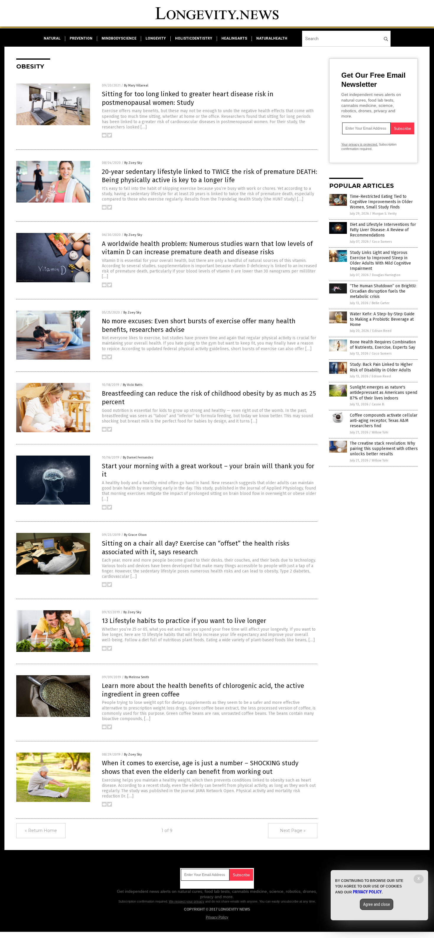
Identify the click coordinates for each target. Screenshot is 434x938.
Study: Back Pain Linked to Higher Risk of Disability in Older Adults (381, 367)
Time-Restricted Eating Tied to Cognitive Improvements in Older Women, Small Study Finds (381, 202)
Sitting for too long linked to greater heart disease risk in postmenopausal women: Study (187, 98)
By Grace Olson (135, 535)
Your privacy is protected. (359, 144)
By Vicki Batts (132, 385)
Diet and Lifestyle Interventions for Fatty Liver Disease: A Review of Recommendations (383, 230)
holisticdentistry (193, 38)
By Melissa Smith (137, 677)
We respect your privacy (186, 901)
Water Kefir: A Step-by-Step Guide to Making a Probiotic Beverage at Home (382, 319)
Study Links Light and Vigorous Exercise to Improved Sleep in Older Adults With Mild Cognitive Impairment (380, 260)
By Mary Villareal (136, 85)
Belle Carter (380, 303)
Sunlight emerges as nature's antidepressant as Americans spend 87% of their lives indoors (383, 392)
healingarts (234, 38)
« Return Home (41, 830)
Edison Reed (381, 331)
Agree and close (376, 904)
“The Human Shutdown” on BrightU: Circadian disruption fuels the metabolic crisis (383, 291)
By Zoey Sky (133, 163)
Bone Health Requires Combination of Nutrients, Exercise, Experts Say (383, 345)
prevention (81, 38)
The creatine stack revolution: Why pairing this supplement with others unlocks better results (384, 448)
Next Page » (293, 830)
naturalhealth (271, 38)
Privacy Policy (217, 917)
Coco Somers (382, 242)
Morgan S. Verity (384, 214)
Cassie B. (378, 404)
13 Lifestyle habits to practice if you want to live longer (184, 621)
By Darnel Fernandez (138, 457)
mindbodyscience (119, 38)
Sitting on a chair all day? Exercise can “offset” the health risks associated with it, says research (195, 547)
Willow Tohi (380, 432)
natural (52, 38)
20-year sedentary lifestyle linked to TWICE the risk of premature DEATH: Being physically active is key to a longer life (209, 176)
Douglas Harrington (386, 275)
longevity (156, 38)
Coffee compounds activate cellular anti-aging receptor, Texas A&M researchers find (383, 420)
